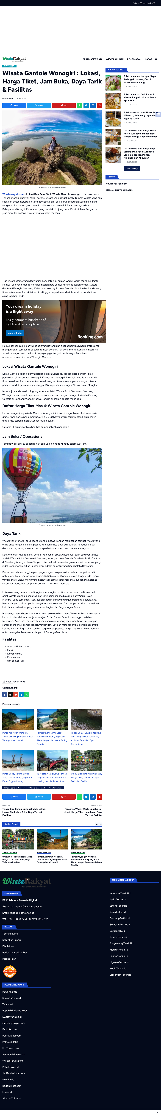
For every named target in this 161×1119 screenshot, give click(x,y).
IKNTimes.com (10, 1048)
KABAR (148, 59)
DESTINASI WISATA (93, 59)
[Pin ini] (15, 694)
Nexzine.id (8, 1079)
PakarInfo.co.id (10, 1067)
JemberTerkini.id (119, 937)
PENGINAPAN (134, 59)
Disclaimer (8, 946)
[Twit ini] (10, 694)
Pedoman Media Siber (14, 952)
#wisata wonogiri (56, 788)
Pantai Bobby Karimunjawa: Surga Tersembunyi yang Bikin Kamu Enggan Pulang (17, 777)
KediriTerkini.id (118, 968)
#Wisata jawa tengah (36, 788)
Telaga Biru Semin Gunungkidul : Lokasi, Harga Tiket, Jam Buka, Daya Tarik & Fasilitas (24, 812)
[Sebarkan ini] (4, 694)
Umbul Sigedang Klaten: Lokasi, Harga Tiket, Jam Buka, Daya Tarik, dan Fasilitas (86, 777)
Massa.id (7, 1092)
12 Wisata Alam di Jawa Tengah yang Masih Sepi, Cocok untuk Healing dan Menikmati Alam (52, 777)
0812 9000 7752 (38, 919)
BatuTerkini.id (117, 930)
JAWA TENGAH (9, 66)
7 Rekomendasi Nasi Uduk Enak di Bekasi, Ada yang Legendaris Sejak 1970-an (141, 115)
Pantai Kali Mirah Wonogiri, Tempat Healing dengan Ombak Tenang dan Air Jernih (17, 737)
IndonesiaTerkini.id (120, 893)
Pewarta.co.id (9, 991)
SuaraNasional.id (11, 997)
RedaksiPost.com (11, 1085)
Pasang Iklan (9, 958)
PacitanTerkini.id (119, 955)
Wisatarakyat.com (13, 194)
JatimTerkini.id (118, 899)
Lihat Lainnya (132, 168)
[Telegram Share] (21, 694)
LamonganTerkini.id (120, 974)
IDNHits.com (9, 1029)
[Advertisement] (80, 29)
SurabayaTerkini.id (120, 924)
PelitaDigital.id (10, 1041)
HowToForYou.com (116, 183)
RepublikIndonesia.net (14, 1010)
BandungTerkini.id (120, 918)
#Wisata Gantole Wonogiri (14, 788)
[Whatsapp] (79, 105)
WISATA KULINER (115, 59)
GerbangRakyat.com (13, 1023)
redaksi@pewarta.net (22, 912)
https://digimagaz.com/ (119, 189)
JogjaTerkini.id (118, 912)
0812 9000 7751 (17, 919)
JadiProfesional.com (13, 1073)
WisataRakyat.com (12, 1060)
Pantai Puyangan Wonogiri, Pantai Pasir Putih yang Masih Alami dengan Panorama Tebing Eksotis (86, 860)
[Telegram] (86, 105)
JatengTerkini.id (118, 905)
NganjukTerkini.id (119, 962)
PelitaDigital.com (11, 1035)
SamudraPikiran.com (13, 1054)
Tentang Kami (10, 933)
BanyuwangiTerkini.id (121, 943)
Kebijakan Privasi (11, 939)
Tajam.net (7, 1004)
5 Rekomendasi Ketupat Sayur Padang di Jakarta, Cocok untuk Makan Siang (140, 79)
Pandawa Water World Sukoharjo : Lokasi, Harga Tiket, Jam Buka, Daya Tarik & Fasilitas (82, 812)
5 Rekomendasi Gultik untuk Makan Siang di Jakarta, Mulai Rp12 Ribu (140, 97)
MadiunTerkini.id (119, 949)
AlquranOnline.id (11, 1098)
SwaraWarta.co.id (12, 1016)
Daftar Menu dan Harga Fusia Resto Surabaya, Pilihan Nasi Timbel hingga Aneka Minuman (141, 133)
